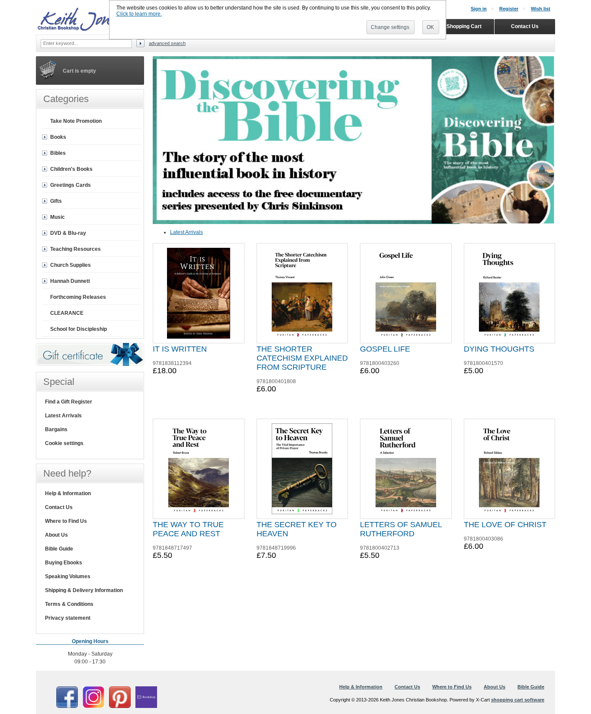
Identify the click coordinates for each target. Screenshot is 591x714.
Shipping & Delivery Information (84, 590)
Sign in (479, 8)
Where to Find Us (66, 521)
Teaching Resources (75, 249)
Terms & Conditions (69, 604)
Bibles (58, 153)
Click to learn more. (139, 14)
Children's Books (71, 169)
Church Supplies (70, 265)
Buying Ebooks (63, 563)
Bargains (56, 429)
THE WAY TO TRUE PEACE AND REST (188, 529)
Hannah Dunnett (70, 281)
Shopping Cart (464, 26)
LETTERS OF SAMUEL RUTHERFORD (401, 529)
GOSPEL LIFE (385, 349)
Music (57, 217)
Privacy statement (67, 618)
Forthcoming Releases (78, 297)
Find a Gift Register (68, 402)
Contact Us (59, 507)
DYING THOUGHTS (499, 349)
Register (508, 8)
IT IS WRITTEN (180, 349)
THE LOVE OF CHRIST (505, 524)
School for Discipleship (78, 329)
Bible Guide (59, 549)
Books (58, 137)
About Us (56, 535)
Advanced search (167, 43)
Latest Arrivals (186, 232)
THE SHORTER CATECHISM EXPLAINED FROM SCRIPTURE (302, 358)
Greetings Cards (70, 185)
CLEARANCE (67, 313)
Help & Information (68, 493)
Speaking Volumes (67, 576)
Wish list (540, 8)
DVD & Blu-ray (68, 233)
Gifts (56, 201)
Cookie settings (64, 443)
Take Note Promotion (76, 121)
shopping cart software (517, 699)
